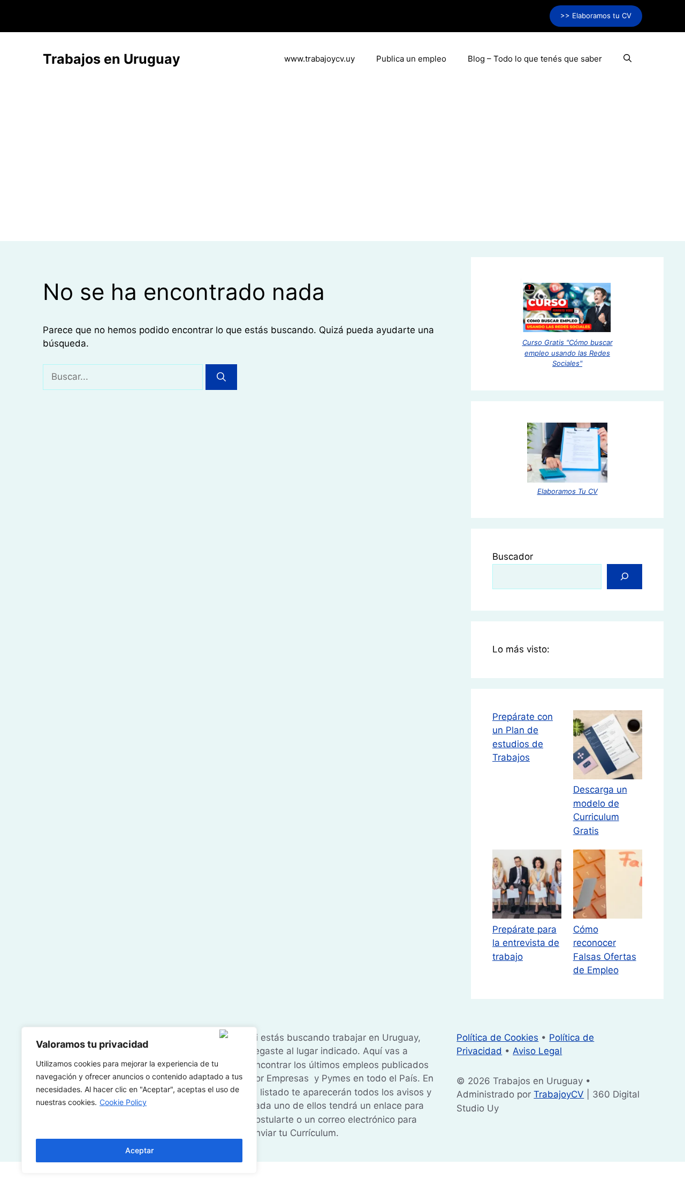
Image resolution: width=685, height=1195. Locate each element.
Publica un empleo (411, 59)
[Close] (235, 1033)
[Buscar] (221, 377)
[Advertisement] (342, 166)
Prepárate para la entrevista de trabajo (525, 943)
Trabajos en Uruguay (111, 59)
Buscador (512, 556)
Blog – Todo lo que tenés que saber (535, 59)
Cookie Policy (123, 1102)
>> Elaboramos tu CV (595, 15)
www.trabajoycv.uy (319, 59)
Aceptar (139, 1150)
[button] (627, 59)
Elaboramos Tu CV (567, 491)
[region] (139, 1100)
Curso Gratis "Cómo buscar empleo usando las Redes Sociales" (567, 352)
